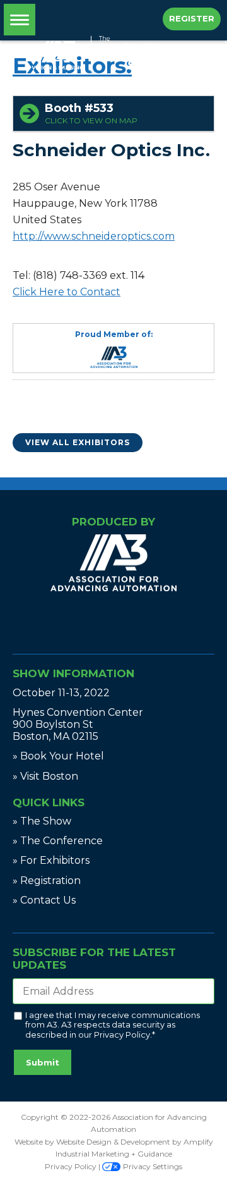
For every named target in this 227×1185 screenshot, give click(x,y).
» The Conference (58, 841)
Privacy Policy (122, 1034)
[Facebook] (108, 619)
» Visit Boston (45, 776)
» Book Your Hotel (58, 756)
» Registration (47, 881)
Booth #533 (91, 113)
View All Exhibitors (77, 442)
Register (191, 18)
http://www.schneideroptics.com (94, 236)
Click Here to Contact (66, 292)
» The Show (42, 821)
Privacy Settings (151, 1166)
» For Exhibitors (51, 860)
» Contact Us (44, 900)
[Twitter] (116, 619)
